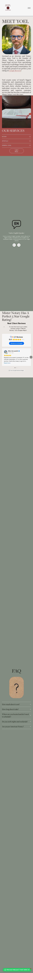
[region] (16, 233)
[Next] (19, 245)
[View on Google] (5, 351)
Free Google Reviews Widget (17, 370)
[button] (2, 357)
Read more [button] (7, 363)
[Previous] (14, 245)
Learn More (16, 150)
